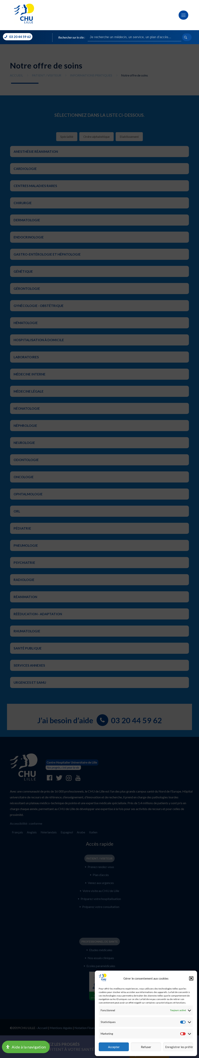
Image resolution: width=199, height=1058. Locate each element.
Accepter (114, 1047)
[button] (191, 978)
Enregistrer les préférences (179, 1047)
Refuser (146, 1047)
